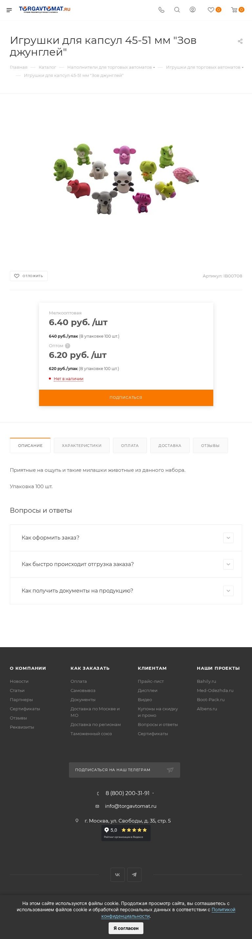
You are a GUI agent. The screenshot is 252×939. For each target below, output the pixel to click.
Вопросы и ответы (158, 724)
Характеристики (81, 445)
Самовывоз (83, 690)
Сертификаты (25, 708)
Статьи (17, 690)
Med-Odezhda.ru (215, 690)
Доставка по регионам (96, 724)
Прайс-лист (151, 681)
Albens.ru (207, 708)
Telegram (134, 875)
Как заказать (90, 668)
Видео (145, 699)
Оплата (130, 445)
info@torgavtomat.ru (131, 806)
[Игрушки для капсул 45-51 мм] (126, 178)
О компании (28, 668)
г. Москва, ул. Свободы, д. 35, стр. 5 (128, 821)
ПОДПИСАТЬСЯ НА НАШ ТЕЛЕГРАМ (113, 770)
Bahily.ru (206, 681)
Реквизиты (22, 727)
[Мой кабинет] (193, 10)
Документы (83, 699)
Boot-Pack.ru (211, 699)
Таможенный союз (91, 733)
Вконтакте (118, 875)
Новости (19, 681)
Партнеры (21, 699)
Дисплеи (148, 690)
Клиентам (152, 668)
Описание (30, 445)
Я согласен (126, 928)
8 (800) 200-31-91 (128, 793)
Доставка (169, 445)
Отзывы (210, 445)
